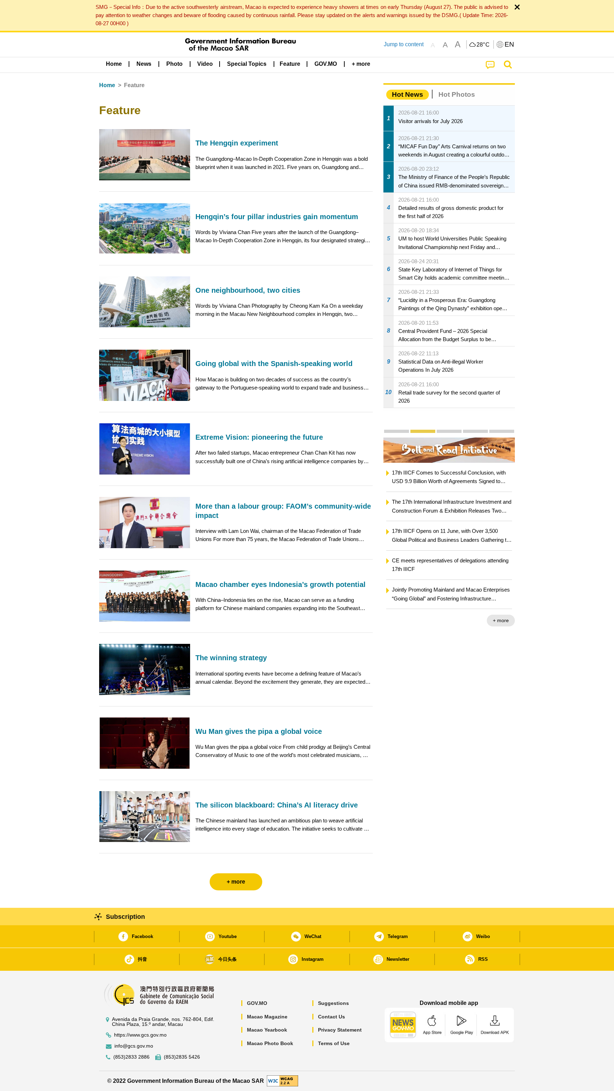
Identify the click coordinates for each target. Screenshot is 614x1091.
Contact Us (331, 1016)
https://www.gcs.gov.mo (140, 1035)
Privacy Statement (340, 1030)
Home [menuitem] (114, 64)
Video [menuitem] (205, 64)
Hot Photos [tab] (456, 94)
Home (107, 85)
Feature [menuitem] (290, 64)
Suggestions (333, 1003)
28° (483, 45)
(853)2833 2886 (131, 1057)
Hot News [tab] (407, 94)
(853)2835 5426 (182, 1057)
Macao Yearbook (267, 1030)
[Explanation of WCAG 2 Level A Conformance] (282, 1080)
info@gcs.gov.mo (133, 1046)
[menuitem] (144, 64)
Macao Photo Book (270, 1043)
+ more (501, 620)
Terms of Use (334, 1043)
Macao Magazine (267, 1016)
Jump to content (404, 44)
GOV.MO (257, 1003)
